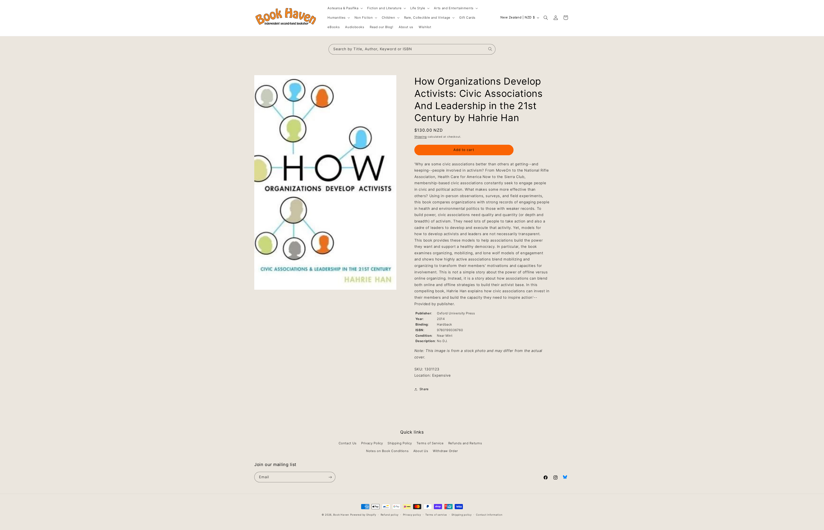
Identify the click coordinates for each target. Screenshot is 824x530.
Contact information (489, 514)
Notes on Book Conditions (387, 451)
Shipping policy (461, 514)
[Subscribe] (330, 477)
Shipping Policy (400, 443)
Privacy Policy (372, 443)
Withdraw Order (445, 451)
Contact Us (348, 443)
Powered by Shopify (363, 514)
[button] (345, 8)
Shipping (420, 136)
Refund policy (390, 514)
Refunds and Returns (465, 443)
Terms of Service (430, 443)
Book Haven (341, 514)
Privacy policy (412, 514)
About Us (420, 451)
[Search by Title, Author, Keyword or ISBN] (490, 49)
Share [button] (424, 389)
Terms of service (436, 514)
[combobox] (412, 49)
